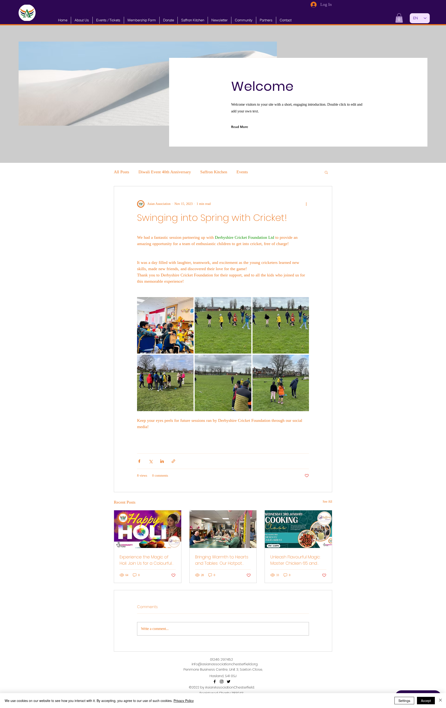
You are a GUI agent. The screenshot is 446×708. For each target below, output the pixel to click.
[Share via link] (173, 461)
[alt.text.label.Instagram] (221, 681)
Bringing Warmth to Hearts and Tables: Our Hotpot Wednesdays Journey (221, 560)
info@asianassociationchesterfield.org (225, 664)
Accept (426, 700)
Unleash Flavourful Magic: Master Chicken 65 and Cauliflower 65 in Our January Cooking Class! (295, 560)
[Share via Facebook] (139, 461)
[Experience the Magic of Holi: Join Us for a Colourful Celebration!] (147, 529)
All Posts (121, 172)
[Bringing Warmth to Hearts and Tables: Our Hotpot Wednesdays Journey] (223, 529)
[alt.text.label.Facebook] (214, 681)
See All (327, 501)
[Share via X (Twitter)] (150, 461)
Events (242, 172)
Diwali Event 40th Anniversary (164, 172)
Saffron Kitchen (213, 172)
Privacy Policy (184, 700)
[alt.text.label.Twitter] (228, 681)
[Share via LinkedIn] (162, 461)
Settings (404, 700)
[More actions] (306, 204)
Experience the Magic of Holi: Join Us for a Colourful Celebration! (146, 560)
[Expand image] (165, 325)
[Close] (440, 700)
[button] (399, 18)
